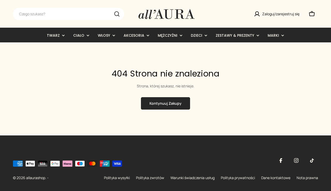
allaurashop (35, 177)
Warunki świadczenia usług (192, 177)
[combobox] (68, 14)
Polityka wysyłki (117, 177)
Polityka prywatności (238, 177)
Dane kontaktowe (275, 177)
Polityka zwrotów (150, 177)
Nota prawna (307, 177)
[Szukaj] (117, 14)
